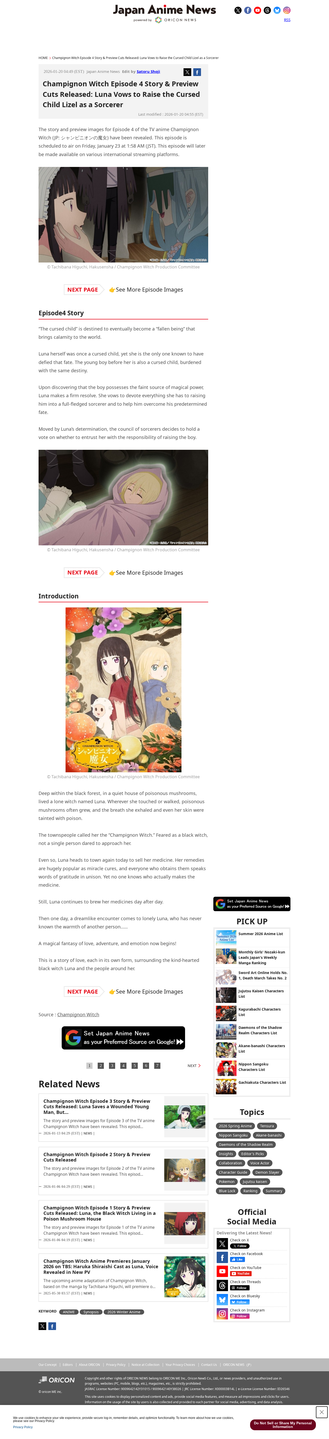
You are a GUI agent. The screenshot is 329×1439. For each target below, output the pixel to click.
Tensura (267, 1125)
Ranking (250, 1190)
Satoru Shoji (148, 71)
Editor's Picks (252, 1153)
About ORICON (89, 1364)
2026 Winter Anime (123, 1311)
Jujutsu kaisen (255, 1181)
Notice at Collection (145, 1364)
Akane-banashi (269, 1135)
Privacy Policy (115, 1364)
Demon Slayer (267, 1172)
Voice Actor (259, 1163)
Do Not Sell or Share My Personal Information (283, 1425)
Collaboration (230, 1163)
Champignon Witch (78, 1014)
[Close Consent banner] (321, 1412)
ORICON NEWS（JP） (238, 1364)
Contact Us (209, 1364)
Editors (68, 1364)
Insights (226, 1153)
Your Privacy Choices (180, 1364)
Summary (274, 1190)
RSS (287, 19)
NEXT (192, 1065)
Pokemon (227, 1181)
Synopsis (91, 1311)
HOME (43, 58)
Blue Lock (227, 1190)
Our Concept (48, 1364)
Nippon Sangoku (233, 1135)
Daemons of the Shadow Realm (246, 1144)
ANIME (69, 1311)
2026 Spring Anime (235, 1125)
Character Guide (233, 1172)
